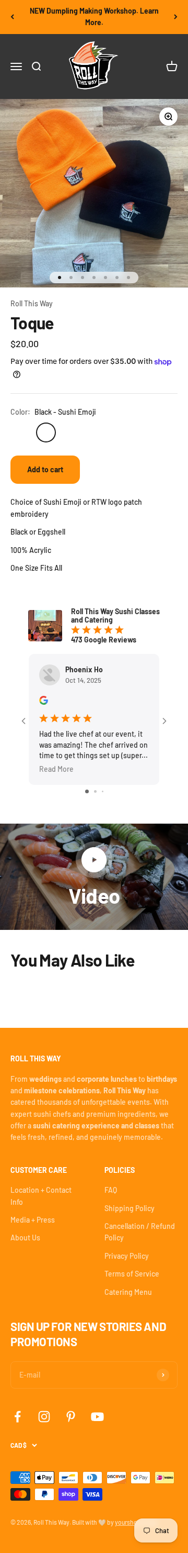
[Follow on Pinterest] (71, 1417)
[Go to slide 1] (87, 791)
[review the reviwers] (43, 701)
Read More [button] (56, 769)
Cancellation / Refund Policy (139, 1232)
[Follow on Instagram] (44, 1417)
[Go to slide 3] (102, 791)
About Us (25, 1237)
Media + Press (32, 1219)
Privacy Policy (126, 1255)
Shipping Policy (129, 1208)
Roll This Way (31, 303)
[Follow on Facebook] (17, 1417)
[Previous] (12, 17)
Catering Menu (128, 1292)
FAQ (110, 1189)
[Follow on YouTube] (97, 1417)
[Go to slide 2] (95, 791)
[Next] (176, 17)
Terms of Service (131, 1273)
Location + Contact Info (41, 1195)
